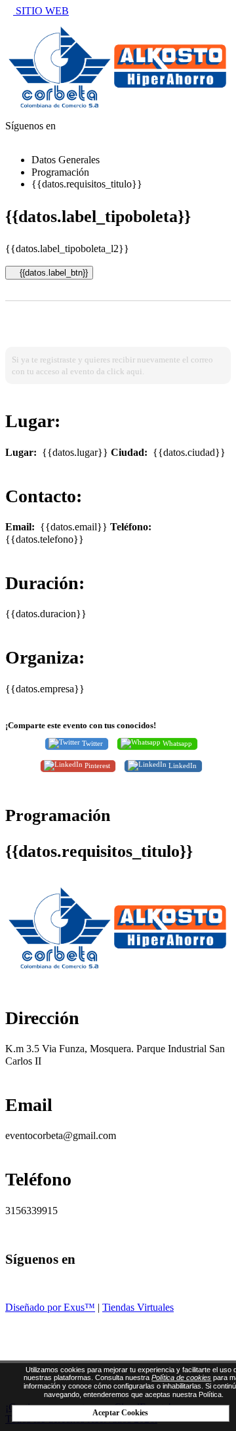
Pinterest (96, 765)
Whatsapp (176, 743)
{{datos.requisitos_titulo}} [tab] (86, 183)
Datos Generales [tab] (65, 159)
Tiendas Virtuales (138, 1307)
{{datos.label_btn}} (52, 273)
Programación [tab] (60, 172)
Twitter (91, 743)
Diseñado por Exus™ (50, 1307)
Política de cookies (181, 1377)
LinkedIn (182, 765)
